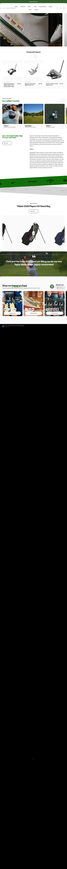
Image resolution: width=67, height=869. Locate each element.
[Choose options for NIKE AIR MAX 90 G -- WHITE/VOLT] (29, 309)
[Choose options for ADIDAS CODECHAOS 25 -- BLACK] (5, 309)
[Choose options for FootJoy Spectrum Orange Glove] (50, 309)
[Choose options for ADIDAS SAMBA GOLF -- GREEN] (15, 309)
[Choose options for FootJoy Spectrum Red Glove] (54, 309)
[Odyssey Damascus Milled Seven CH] (33, 70)
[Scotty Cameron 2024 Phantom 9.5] (55, 70)
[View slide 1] (32, 272)
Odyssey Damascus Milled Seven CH (30, 84)
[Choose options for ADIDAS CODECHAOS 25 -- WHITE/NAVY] (11, 309)
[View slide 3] (35, 272)
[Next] (35, 56)
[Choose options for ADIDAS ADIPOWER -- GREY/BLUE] (8, 309)
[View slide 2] (33, 272)
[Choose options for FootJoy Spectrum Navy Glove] (57, 309)
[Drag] (33, 233)
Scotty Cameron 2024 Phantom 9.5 (52, 84)
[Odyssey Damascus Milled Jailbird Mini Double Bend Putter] (12, 70)
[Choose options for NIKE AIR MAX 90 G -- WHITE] (26, 309)
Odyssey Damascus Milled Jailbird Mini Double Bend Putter (9, 85)
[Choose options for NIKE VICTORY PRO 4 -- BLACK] (33, 309)
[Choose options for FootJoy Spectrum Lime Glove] (47, 309)
